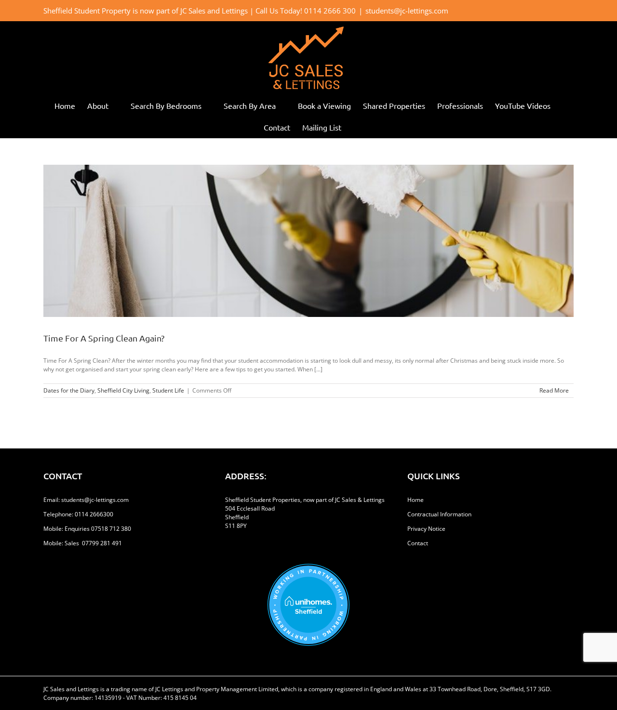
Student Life (168, 390)
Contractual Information (439, 514)
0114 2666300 (94, 514)
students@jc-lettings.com (406, 10)
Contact (417, 543)
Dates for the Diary (68, 390)
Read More (554, 390)
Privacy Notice (426, 529)
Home (415, 500)
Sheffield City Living (123, 390)
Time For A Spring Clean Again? (103, 338)
